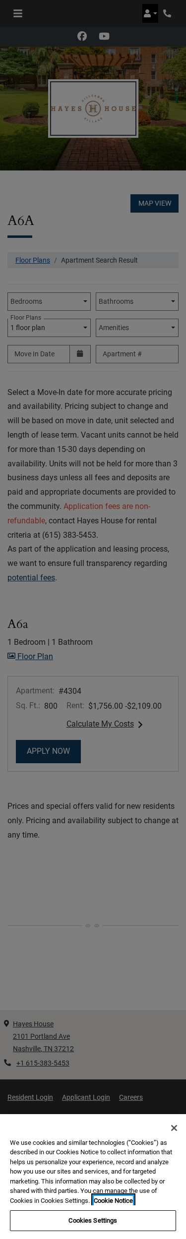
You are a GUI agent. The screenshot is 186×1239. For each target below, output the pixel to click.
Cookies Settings (92, 1220)
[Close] (174, 1128)
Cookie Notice (113, 1200)
